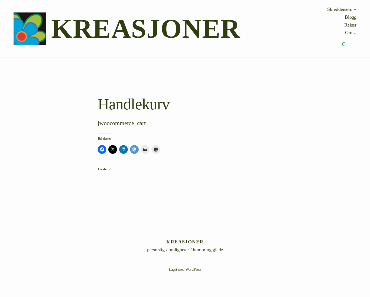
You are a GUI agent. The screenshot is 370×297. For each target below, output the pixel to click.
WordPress (193, 269)
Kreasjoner (145, 29)
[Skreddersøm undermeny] (354, 9)
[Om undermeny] (354, 32)
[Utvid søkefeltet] (343, 44)
